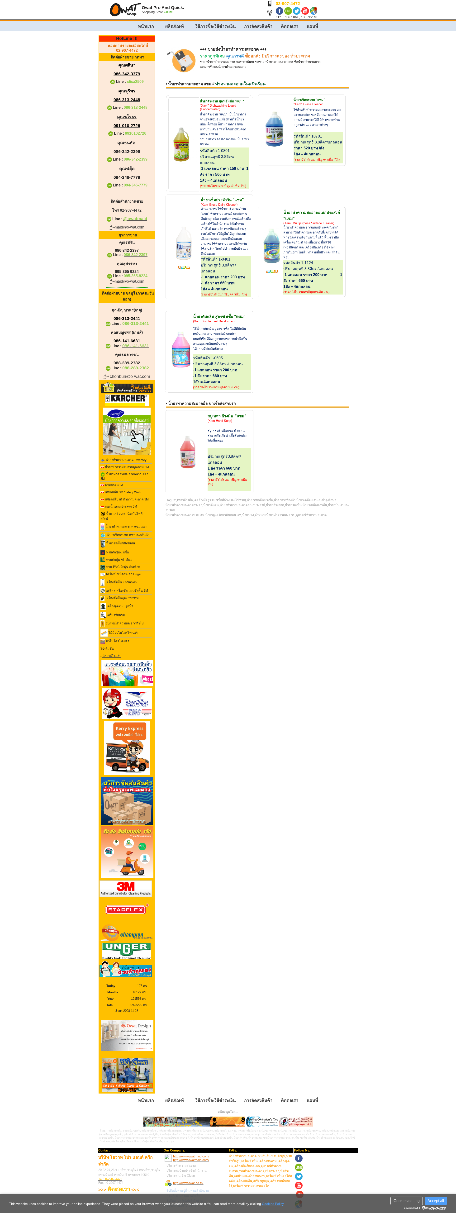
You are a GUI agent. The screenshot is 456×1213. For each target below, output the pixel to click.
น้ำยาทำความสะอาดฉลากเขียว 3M (124, 476)
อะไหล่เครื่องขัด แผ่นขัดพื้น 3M (126, 590)
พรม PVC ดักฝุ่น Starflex (122, 567)
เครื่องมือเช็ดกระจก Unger (123, 574)
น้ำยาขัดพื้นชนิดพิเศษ (120, 543)
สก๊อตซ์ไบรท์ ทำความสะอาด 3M (126, 499)
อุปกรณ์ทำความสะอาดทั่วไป (123, 623)
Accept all (436, 1201)
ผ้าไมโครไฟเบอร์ (117, 641)
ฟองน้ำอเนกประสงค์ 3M (120, 506)
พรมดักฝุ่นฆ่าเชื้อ (117, 552)
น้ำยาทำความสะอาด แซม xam (125, 526)
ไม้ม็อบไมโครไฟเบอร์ (123, 633)
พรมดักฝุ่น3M (113, 485)
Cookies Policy (273, 1204)
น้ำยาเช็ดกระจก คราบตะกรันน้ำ (127, 535)
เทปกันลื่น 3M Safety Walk (122, 492)
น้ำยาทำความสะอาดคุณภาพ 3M (126, 467)
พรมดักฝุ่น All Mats (118, 559)
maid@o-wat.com (129, 227)
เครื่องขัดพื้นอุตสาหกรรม (121, 598)
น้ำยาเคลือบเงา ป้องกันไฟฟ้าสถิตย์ (122, 516)
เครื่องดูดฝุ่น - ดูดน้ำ (119, 606)
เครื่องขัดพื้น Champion (120, 582)
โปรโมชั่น (107, 648)
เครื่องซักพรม (115, 615)
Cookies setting (407, 1201)
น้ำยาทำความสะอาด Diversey (126, 460)
